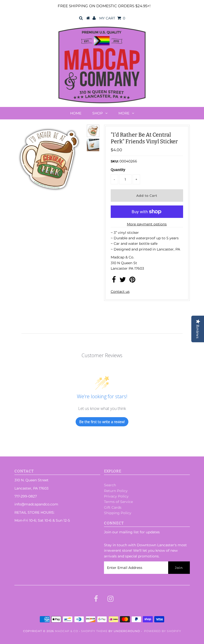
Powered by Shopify (162, 631)
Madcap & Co (66, 631)
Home (75, 113)
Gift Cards (112, 507)
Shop (97, 113)
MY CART (112, 18)
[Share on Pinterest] (132, 281)
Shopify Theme (94, 631)
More (123, 113)
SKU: (114, 161)
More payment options (147, 224)
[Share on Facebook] (114, 281)
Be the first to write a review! (102, 421)
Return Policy (116, 491)
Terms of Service (118, 501)
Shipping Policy (117, 513)
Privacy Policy (116, 496)
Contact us (120, 291)
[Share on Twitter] (122, 281)
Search (110, 485)
